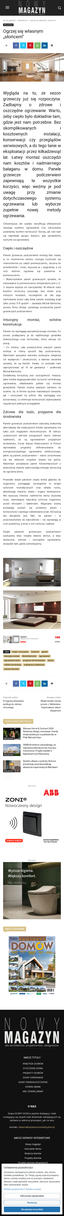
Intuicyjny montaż (11, 656)
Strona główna (9, 20)
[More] (52, 45)
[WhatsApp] (37, 45)
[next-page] (10, 777)
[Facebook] (16, 45)
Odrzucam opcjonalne (32, 1195)
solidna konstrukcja (12, 664)
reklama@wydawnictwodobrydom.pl (36, 1127)
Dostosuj (32, 1202)
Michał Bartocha (29, 656)
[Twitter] (23, 45)
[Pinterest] (30, 45)
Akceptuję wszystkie (32, 1209)
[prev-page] (5, 777)
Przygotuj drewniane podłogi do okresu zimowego (13, 704)
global (44, 652)
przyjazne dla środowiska (34, 660)
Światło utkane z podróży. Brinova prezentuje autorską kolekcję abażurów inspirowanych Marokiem (40, 764)
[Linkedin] (44, 45)
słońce (50, 660)
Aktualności (23, 20)
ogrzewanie (44, 656)
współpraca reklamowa (34, 664)
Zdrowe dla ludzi (11, 669)
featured (35, 652)
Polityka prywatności (14, 1189)
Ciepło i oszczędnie (20, 652)
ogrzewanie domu (12, 660)
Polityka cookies (33, 1189)
